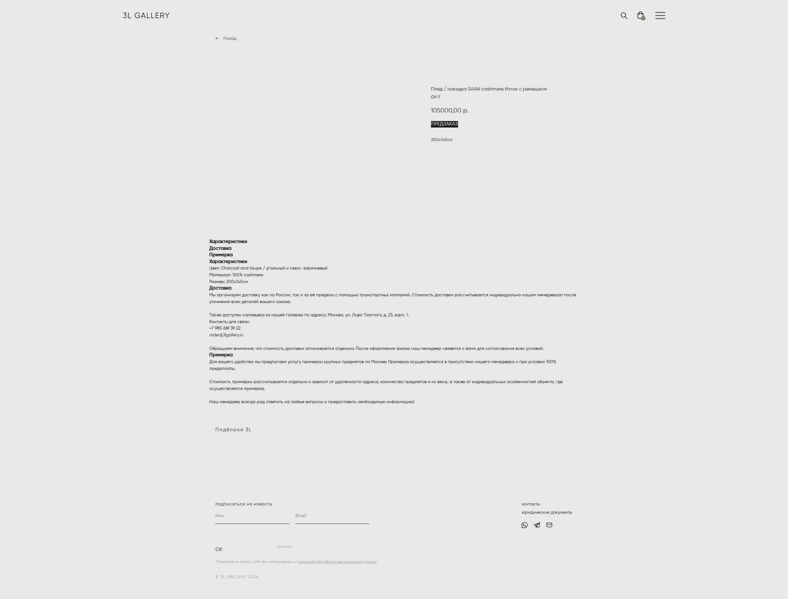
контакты (531, 504)
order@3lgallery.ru (226, 335)
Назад (229, 38)
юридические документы (547, 512)
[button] (444, 124)
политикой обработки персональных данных (337, 562)
